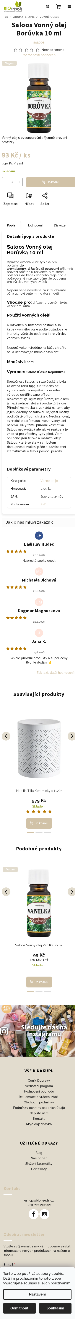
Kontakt (39, 1118)
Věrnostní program (39, 1086)
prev (6, 736)
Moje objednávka (39, 1124)
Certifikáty (39, 1169)
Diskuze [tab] (60, 225)
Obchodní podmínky (39, 1102)
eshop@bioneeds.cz (39, 1200)
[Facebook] (34, 1214)
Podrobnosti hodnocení (39, 55)
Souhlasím (55, 1308)
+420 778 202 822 (38, 1205)
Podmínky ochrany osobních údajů (39, 1108)
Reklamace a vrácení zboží (39, 1097)
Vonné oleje (49, 481)
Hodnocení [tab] (35, 225)
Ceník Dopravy (39, 1080)
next (72, 736)
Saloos (39, 42)
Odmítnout (19, 1308)
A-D (43, 504)
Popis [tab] (11, 225)
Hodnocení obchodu (39, 1091)
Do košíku (53, 182)
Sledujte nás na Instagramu (44, 1030)
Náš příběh (39, 1158)
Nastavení (37, 1294)
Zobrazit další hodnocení (55, 672)
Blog (39, 1153)
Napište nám (39, 1113)
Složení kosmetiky (39, 1163)
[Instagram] (44, 1214)
